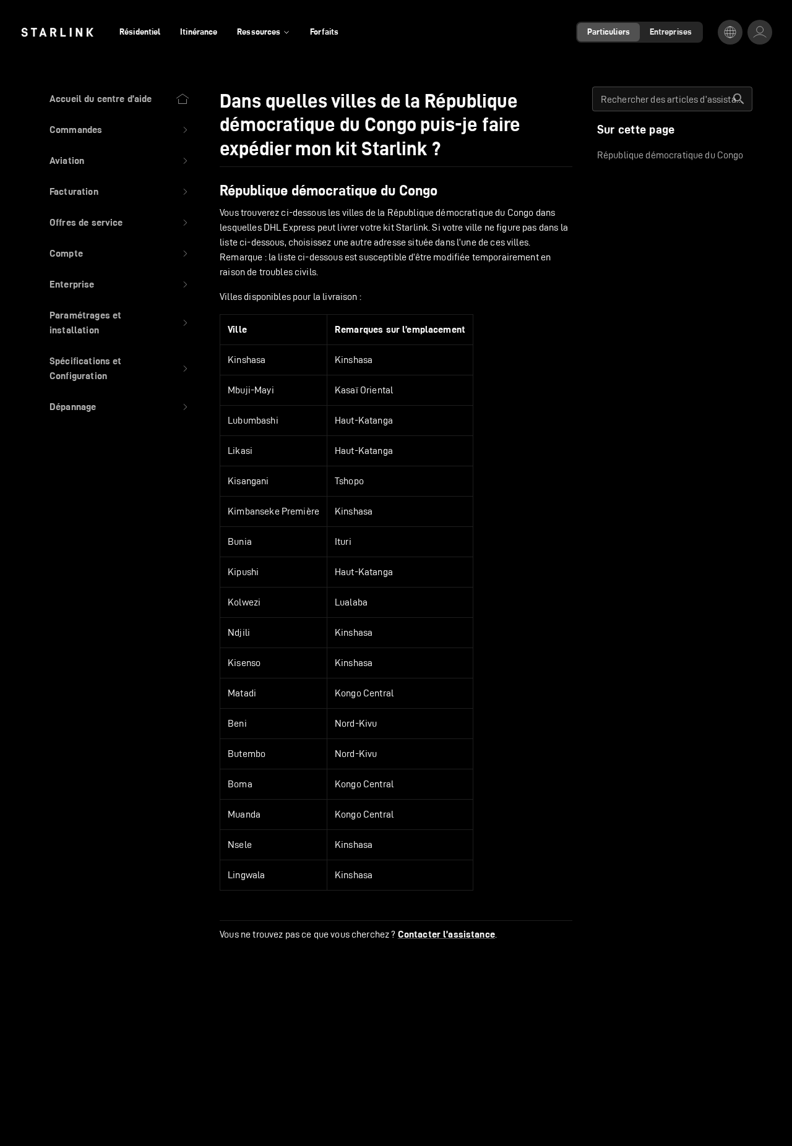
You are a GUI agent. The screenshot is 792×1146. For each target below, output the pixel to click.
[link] (57, 32)
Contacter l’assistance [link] (446, 934)
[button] (120, 130)
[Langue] (730, 32)
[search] (738, 99)
